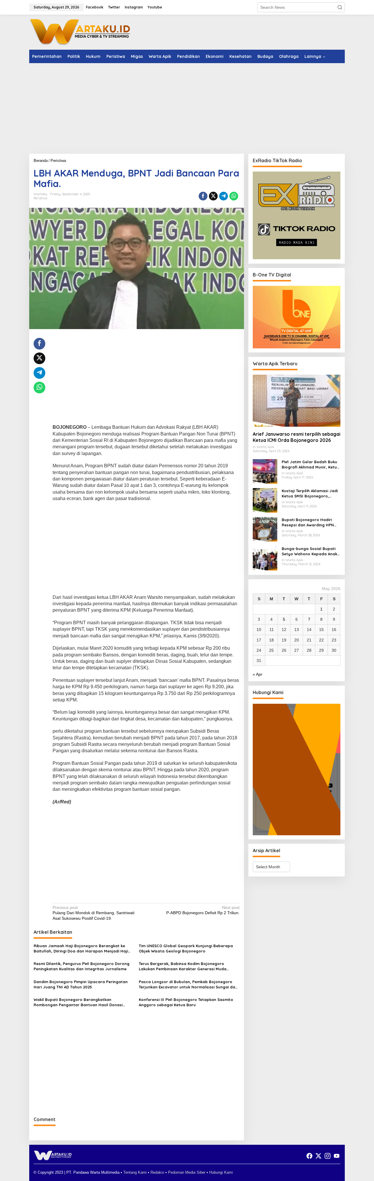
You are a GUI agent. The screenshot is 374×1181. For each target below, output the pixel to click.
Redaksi (157, 1172)
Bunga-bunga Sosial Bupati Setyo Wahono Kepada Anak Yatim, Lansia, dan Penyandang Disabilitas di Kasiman (309, 551)
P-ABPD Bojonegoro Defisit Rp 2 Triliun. (202, 910)
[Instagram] (327, 1156)
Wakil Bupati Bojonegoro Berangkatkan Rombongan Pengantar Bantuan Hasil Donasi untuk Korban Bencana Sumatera (78, 1002)
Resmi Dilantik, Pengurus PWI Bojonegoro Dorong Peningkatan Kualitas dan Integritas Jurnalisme (81, 966)
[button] (340, 7)
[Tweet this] (213, 196)
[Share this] (203, 196)
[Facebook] (309, 1156)
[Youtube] (336, 1156)
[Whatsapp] (233, 196)
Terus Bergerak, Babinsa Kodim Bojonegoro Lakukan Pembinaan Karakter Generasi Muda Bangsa (182, 966)
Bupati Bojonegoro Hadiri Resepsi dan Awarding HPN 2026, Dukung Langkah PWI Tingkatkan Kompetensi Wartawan (308, 522)
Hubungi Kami (221, 1172)
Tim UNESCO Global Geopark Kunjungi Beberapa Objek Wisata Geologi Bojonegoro (186, 948)
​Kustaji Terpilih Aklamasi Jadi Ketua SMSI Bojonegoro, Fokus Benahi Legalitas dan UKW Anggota (310, 493)
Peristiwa (40, 198)
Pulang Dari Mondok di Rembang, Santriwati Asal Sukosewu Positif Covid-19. (93, 912)
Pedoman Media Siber (186, 1172)
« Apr (257, 674)
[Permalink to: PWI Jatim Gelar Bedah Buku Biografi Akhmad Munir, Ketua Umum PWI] (265, 471)
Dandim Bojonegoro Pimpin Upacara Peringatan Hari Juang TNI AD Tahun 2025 (81, 984)
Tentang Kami (135, 1172)
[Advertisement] (187, 108)
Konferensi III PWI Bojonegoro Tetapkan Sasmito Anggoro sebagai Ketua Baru (186, 1002)
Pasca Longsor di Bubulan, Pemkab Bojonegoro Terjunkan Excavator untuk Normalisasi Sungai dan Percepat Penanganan (188, 984)
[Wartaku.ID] (80, 32)
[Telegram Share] (223, 196)
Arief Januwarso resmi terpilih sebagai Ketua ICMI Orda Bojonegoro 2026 (296, 437)
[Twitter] (318, 1156)
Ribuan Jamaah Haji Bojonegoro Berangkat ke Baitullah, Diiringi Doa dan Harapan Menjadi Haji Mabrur (81, 948)
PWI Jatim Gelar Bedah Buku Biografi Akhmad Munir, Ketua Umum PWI (311, 464)
